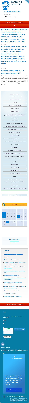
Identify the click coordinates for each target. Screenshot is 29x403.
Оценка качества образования (15, 179)
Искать (18, 15)
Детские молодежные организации (15, 123)
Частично (6, 323)
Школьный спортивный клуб (14, 159)
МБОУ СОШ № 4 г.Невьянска (16, 3)
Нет (5, 322)
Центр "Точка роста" (14, 108)
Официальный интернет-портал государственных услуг (13, 254)
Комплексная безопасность (14, 129)
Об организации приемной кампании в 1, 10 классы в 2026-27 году (15, 139)
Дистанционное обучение (15, 105)
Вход (15, 242)
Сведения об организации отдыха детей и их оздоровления (15, 182)
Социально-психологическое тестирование (15, 153)
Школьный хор (15, 185)
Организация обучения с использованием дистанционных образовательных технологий (15, 115)
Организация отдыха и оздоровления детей (11, 290)
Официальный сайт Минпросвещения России (11, 275)
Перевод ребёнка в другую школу (10, 293)
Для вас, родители (15, 144)
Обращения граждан (14, 94)
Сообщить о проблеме (14, 389)
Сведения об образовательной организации (14, 22)
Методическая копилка (14, 132)
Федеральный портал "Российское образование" (12, 259)
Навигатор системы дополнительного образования (12, 296)
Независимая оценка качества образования (15, 126)
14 (18, 216)
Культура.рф (6, 256)
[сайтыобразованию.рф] (27, 2)
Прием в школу (14, 164)
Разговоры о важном (15, 170)
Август (24, 203)
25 (7, 221)
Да (5, 320)
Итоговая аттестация (15, 135)
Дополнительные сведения (15, 99)
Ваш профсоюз (14, 147)
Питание (15, 102)
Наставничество (15, 167)
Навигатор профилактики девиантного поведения (15, 188)
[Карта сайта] (5, 11)
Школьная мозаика (14, 120)
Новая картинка (19, 329)
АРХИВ (14, 176)
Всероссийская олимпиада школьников (14, 156)
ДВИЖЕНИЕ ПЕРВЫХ (15, 111)
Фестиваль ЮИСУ (15, 118)
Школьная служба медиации (15, 150)
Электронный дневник (15, 194)
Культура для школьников (15, 173)
